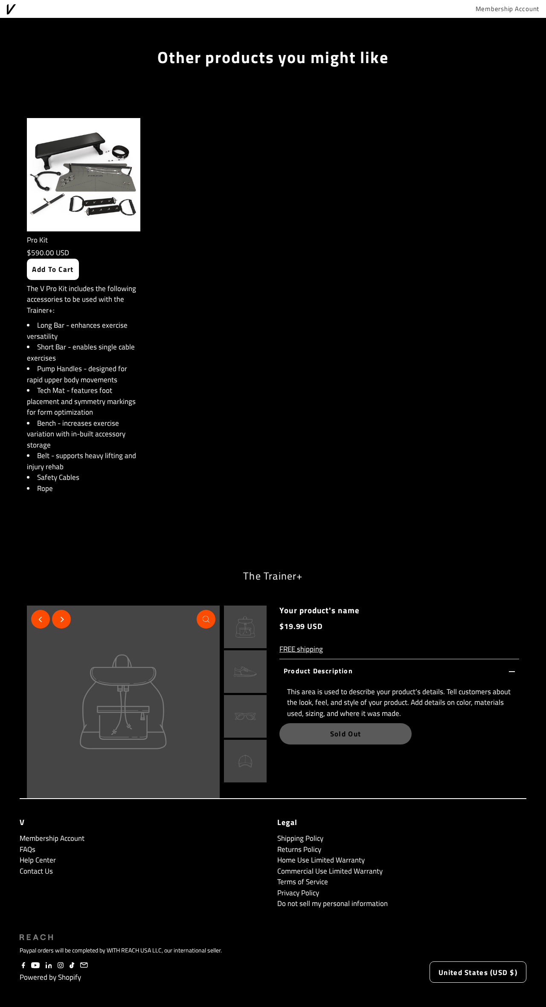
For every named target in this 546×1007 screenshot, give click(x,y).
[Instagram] (61, 965)
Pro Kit (37, 239)
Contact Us (36, 871)
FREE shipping (301, 649)
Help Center (38, 860)
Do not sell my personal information (332, 903)
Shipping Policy (300, 838)
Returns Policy (299, 849)
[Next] (61, 619)
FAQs (27, 849)
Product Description (318, 671)
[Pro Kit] (83, 174)
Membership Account (508, 9)
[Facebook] (23, 965)
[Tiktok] (72, 965)
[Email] (84, 965)
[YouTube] (35, 965)
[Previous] (40, 619)
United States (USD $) (478, 972)
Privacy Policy (298, 892)
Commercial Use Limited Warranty (330, 871)
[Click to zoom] (206, 619)
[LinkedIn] (49, 965)
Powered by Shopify (50, 977)
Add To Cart (52, 269)
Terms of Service (302, 881)
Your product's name (319, 610)
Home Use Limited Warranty (321, 860)
